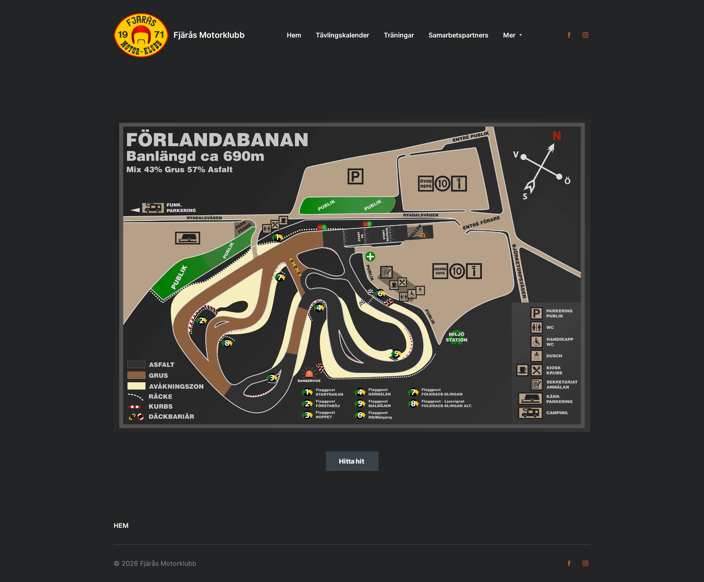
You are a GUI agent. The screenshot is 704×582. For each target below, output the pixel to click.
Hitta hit (352, 461)
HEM (121, 525)
